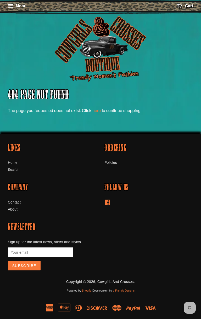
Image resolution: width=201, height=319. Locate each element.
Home (13, 162)
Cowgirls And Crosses (115, 281)
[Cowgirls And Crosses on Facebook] (107, 203)
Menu (21, 6)
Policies (110, 162)
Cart (188, 6)
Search (14, 169)
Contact (14, 202)
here (96, 110)
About (13, 209)
